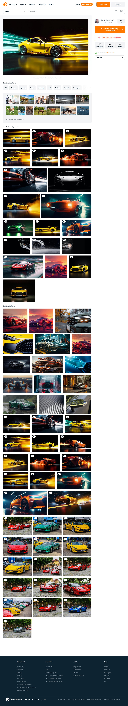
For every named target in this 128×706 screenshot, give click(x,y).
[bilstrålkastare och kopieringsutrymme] (16, 246)
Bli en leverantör (78, 675)
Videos (31, 4)
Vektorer (12, 4)
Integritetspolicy (97, 699)
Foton (22, 4)
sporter (23, 88)
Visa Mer (83, 111)
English (106, 667)
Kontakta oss (77, 670)
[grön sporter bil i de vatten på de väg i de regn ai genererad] (20, 404)
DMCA (48, 670)
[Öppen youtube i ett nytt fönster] (45, 699)
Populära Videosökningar (54, 681)
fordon (13, 88)
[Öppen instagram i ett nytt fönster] (29, 699)
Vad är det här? (110, 53)
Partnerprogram (51, 673)
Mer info (99, 57)
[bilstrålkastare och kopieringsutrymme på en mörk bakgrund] (76, 246)
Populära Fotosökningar (54, 678)
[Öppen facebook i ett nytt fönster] (26, 699)
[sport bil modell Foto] (19, 290)
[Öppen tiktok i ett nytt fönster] (39, 699)
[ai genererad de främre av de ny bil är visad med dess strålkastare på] (73, 321)
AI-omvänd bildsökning (24, 684)
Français (107, 678)
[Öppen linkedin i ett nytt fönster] (32, 699)
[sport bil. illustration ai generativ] (16, 138)
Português (107, 673)
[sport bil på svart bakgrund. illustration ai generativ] (80, 266)
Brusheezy (20, 667)
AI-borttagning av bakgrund (26, 687)
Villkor (89, 699)
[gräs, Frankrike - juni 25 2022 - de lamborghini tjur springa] (51, 404)
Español (107, 670)
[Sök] (116, 11)
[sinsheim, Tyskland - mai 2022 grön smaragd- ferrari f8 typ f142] (47, 546)
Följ (121, 22)
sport (32, 88)
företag (41, 88)
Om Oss (75, 673)
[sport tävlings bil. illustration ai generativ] (23, 266)
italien (57, 88)
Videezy (19, 673)
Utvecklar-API (21, 681)
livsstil (66, 88)
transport (76, 88)
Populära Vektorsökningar (54, 675)
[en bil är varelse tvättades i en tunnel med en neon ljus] (47, 384)
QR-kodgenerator (22, 690)
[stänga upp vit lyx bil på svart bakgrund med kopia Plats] (69, 180)
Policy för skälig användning (112, 699)
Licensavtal (49, 667)
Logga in (118, 4)
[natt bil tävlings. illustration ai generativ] (18, 228)
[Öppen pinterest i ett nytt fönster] (35, 699)
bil (6, 88)
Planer (77, 4)
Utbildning (20, 678)
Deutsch (107, 675)
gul (49, 88)
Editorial (41, 4)
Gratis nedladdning (109, 29)
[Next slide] (88, 88)
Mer (50, 4)
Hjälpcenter (77, 667)
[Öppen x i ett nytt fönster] (42, 699)
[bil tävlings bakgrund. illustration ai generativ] (46, 246)
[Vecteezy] (5, 4)
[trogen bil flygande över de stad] (17, 384)
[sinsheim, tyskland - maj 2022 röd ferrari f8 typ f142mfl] (17, 546)
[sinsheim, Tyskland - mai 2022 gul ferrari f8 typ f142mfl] (77, 526)
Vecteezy (20, 670)
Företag (19, 675)
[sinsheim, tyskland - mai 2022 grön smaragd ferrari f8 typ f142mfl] (47, 526)
